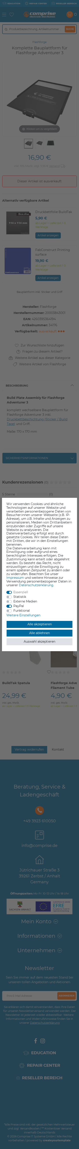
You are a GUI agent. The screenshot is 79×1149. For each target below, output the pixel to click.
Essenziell (20, 592)
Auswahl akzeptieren (39, 642)
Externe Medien (25, 601)
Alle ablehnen (39, 633)
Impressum (15, 578)
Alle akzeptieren (39, 624)
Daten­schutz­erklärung (36, 585)
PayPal (18, 606)
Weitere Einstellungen (23, 615)
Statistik (19, 597)
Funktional (21, 611)
